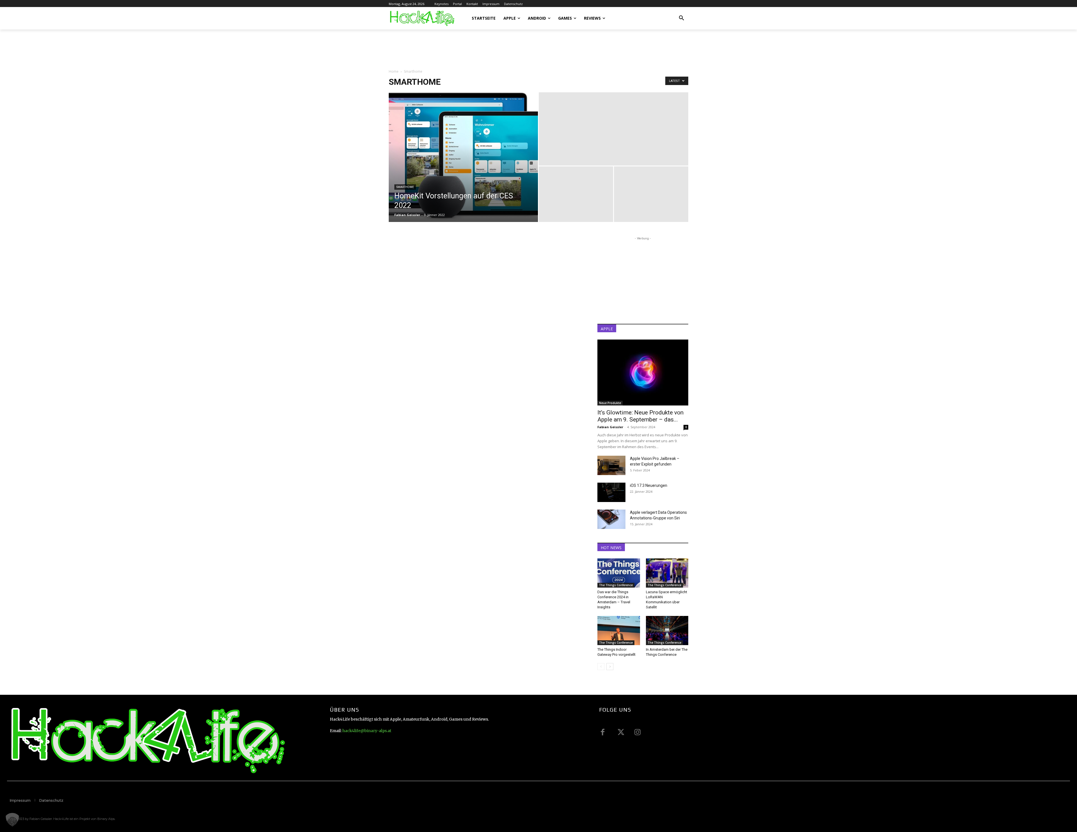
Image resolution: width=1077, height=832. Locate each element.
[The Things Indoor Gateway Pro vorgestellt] (618, 630)
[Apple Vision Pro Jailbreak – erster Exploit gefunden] (611, 465)
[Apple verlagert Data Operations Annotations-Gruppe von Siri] (611, 519)
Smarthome (405, 187)
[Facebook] (602, 732)
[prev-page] (600, 666)
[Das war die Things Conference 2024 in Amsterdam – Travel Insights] (618, 573)
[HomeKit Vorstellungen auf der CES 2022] (463, 157)
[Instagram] (637, 732)
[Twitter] (620, 732)
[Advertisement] (491, 48)
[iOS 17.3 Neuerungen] (611, 492)
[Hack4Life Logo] (422, 18)
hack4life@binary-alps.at (366, 730)
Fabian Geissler (407, 215)
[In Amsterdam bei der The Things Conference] (667, 630)
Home (394, 71)
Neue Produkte (610, 403)
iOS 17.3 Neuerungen (648, 485)
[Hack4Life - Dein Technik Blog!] (146, 740)
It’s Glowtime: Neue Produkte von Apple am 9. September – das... (640, 416)
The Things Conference (616, 585)
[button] (681, 18)
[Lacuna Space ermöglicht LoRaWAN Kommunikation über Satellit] (667, 573)
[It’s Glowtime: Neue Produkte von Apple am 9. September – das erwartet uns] (642, 372)
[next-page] (609, 666)
